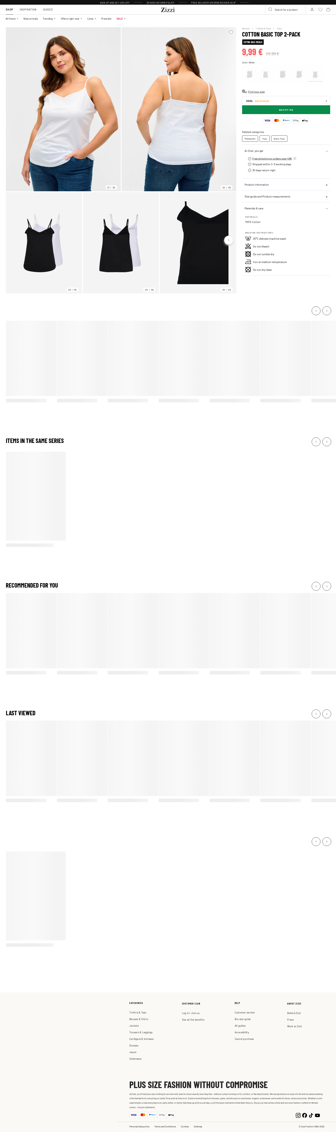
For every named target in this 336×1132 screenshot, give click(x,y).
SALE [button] (120, 18)
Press (290, 1019)
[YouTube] (317, 1114)
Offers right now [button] (70, 18)
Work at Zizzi (294, 1026)
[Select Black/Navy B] (282, 74)
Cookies (185, 1126)
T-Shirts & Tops (263, 28)
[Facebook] (304, 1114)
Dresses (133, 1045)
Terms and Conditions (165, 1126)
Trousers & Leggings (141, 1032)
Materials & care (254, 208)
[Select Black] (249, 74)
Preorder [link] (106, 18)
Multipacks (250, 138)
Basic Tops (279, 138)
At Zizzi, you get (254, 150)
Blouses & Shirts (138, 1019)
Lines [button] (90, 18)
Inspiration (28, 9)
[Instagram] (298, 1114)
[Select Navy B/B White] (266, 74)
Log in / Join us (191, 1013)
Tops (279, 28)
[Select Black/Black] (299, 74)
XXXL (257, 100)
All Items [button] (11, 18)
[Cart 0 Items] (328, 9)
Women (246, 28)
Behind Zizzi (294, 1013)
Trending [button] (48, 18)
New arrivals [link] (31, 18)
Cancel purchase (244, 1038)
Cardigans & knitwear (141, 1038)
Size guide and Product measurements (267, 196)
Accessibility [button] (242, 1032)
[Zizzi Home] (168, 9)
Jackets (134, 1025)
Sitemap (198, 1126)
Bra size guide (243, 1019)
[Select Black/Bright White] (315, 74)
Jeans (132, 1052)
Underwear (135, 1058)
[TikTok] (311, 1114)
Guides (48, 9)
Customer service (245, 1012)
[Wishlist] (231, 32)
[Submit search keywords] (270, 9)
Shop (9, 9)
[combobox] (285, 9)
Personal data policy (139, 1126)
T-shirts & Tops (137, 1012)
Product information (257, 184)
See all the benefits (193, 1019)
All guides (240, 1025)
